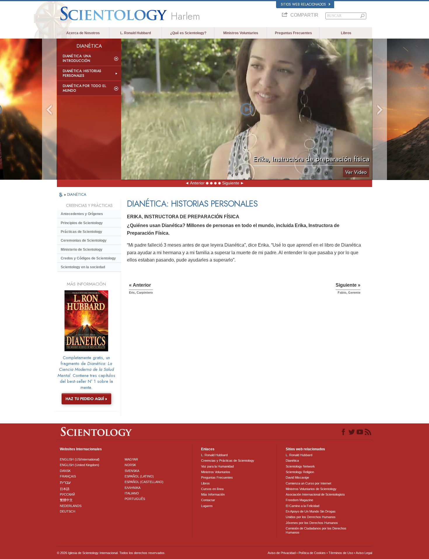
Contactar (208, 500)
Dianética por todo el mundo (84, 88)
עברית (65, 482)
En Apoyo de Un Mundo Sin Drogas (311, 511)
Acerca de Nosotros (83, 33)
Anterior (197, 183)
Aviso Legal (364, 553)
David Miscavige (297, 477)
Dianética (292, 460)
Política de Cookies (312, 553)
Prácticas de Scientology (81, 232)
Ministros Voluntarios (240, 33)
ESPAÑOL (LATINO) (139, 476)
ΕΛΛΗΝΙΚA (132, 487)
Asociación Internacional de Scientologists (315, 494)
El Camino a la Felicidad (302, 506)
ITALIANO (132, 493)
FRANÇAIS (68, 476)
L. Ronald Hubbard (135, 33)
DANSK (65, 471)
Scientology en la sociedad (83, 267)
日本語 (64, 489)
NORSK (130, 465)
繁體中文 (66, 500)
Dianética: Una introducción (77, 58)
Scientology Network (300, 466)
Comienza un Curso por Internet (308, 483)
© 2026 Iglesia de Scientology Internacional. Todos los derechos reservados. (111, 553)
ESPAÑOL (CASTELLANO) (144, 482)
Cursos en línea (212, 489)
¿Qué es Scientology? (188, 33)
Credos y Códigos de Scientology (88, 258)
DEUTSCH (67, 511)
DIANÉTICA (76, 194)
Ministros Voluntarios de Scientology (311, 489)
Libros (346, 33)
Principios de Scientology (82, 223)
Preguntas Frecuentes (293, 33)
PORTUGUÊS (135, 499)
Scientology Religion (300, 472)
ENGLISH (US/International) (80, 459)
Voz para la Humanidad (217, 466)
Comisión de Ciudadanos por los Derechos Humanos (316, 530)
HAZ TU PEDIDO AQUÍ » (86, 398)
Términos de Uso (341, 553)
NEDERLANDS (70, 506)
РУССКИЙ (67, 494)
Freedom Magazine (299, 500)
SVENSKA (132, 471)
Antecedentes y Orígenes (82, 214)
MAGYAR (131, 459)
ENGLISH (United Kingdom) (79, 465)
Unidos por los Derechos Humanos (311, 517)
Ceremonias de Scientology (84, 240)
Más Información (213, 494)
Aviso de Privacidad (282, 553)
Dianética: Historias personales (82, 73)
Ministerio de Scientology (81, 250)
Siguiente (230, 183)
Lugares (207, 506)
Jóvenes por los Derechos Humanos (312, 523)
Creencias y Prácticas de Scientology (227, 460)
